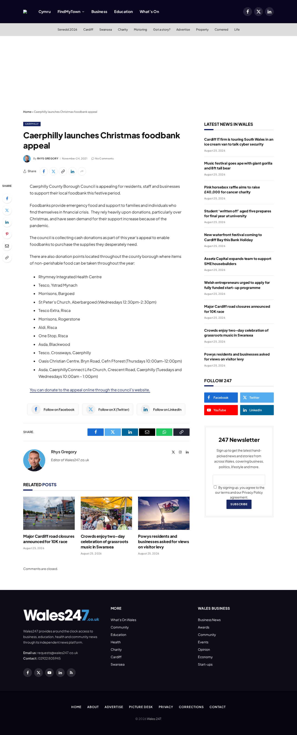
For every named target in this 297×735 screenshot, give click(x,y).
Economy (205, 657)
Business (99, 11)
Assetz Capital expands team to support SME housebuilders (237, 261)
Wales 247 (154, 719)
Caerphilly (32, 124)
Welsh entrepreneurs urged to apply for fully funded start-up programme (237, 284)
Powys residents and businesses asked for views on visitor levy (163, 541)
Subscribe (238, 504)
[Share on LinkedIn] (72, 171)
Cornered (221, 29)
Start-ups (205, 664)
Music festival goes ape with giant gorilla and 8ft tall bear (238, 165)
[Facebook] (7, 198)
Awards (203, 627)
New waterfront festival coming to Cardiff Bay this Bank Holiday (233, 237)
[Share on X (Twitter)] (53, 171)
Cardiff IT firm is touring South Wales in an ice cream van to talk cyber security (238, 141)
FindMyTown (69, 11)
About (93, 707)
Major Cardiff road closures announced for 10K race (48, 539)
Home (27, 111)
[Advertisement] (148, 73)
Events (203, 642)
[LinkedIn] (7, 222)
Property (202, 29)
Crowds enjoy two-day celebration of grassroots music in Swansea (104, 541)
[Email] (7, 245)
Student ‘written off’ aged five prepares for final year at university (237, 213)
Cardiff (88, 29)
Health (116, 642)
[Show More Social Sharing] (82, 171)
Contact (218, 707)
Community (120, 627)
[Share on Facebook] (44, 171)
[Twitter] (7, 210)
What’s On (149, 11)
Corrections (191, 707)
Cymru (45, 11)
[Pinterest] (7, 234)
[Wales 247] (25, 11)
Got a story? (161, 29)
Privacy (166, 707)
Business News (209, 620)
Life (237, 29)
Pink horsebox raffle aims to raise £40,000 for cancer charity (232, 189)
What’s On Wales (123, 620)
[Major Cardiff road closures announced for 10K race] (49, 513)
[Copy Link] (63, 171)
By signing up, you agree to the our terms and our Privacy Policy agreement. (240, 492)
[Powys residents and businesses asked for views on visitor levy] (164, 513)
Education (123, 11)
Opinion (204, 649)
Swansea (105, 29)
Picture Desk (141, 707)
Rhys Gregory (47, 158)
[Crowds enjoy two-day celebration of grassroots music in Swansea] (106, 513)
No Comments (104, 158)
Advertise (183, 29)
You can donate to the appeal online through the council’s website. (90, 389)
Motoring (140, 29)
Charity (123, 29)
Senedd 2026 (67, 29)
